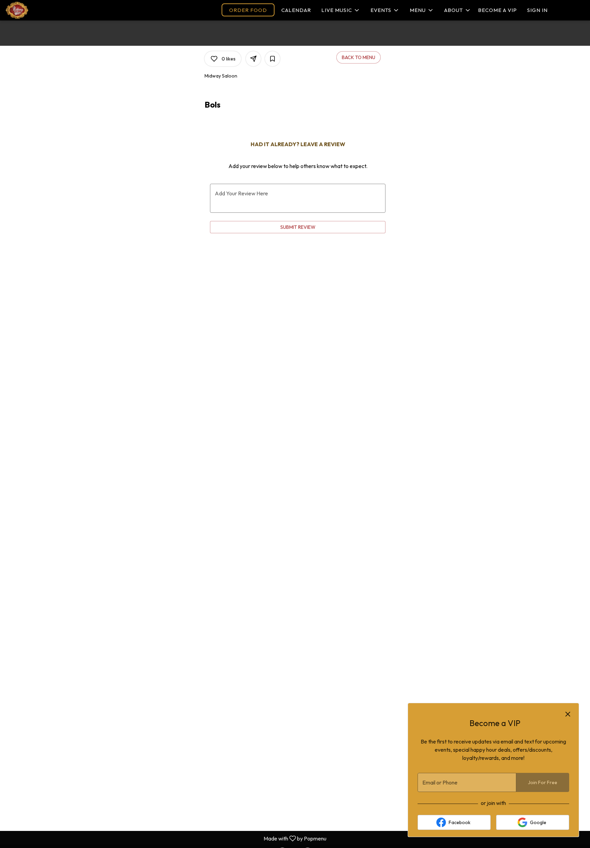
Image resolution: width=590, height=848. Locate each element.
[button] (341, 10)
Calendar (296, 10)
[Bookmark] (272, 58)
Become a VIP (497, 10)
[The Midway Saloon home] (48, 10)
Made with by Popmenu (165, 838)
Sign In (537, 10)
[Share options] (253, 58)
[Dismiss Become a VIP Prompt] (568, 714)
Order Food (248, 10)
